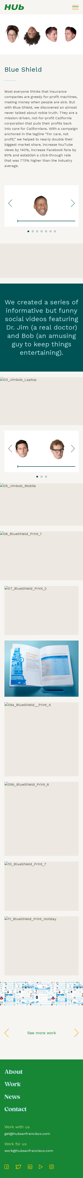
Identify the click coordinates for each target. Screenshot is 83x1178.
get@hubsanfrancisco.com (27, 1134)
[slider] (46, 221)
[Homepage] (14, 7)
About (13, 1072)
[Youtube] (41, 1167)
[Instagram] (51, 1167)
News (12, 1097)
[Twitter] (18, 1167)
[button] (28, 231)
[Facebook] (6, 1167)
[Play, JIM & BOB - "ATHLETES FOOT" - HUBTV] (11, 466)
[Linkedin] (30, 1167)
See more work (41, 1032)
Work (12, 1084)
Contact (15, 1109)
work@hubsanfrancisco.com (28, 1151)
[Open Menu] (75, 7)
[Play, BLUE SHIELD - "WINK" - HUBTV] (11, 221)
